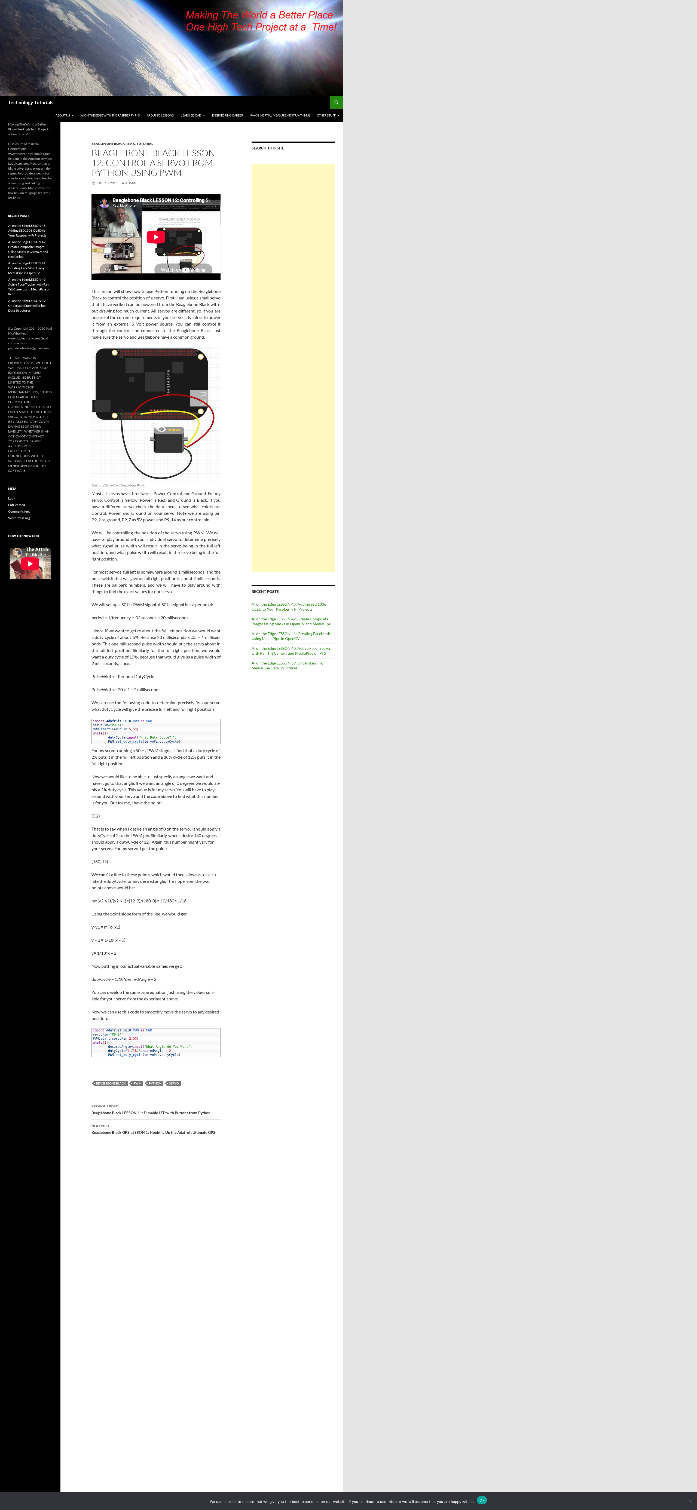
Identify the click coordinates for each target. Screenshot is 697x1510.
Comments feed (19, 511)
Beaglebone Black (111, 1083)
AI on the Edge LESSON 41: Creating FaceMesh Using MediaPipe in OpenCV (291, 636)
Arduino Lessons (160, 115)
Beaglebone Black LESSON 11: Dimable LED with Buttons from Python (150, 1109)
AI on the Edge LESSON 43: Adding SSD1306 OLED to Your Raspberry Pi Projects (289, 606)
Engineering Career (227, 115)
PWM (137, 1083)
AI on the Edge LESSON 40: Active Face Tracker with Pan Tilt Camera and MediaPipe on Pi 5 (291, 651)
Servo (174, 1083)
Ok (481, 1500)
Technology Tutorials (30, 102)
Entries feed (16, 505)
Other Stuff (326, 115)
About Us (63, 115)
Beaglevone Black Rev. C (113, 144)
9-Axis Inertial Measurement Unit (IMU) (280, 115)
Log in (12, 498)
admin (130, 183)
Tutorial (145, 144)
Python (155, 1083)
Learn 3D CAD (191, 115)
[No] (690, 1501)
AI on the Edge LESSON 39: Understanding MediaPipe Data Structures (287, 665)
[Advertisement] (293, 368)
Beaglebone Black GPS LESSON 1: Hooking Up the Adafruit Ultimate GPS (153, 1129)
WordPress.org (19, 518)
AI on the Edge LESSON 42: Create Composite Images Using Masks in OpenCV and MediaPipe (291, 621)
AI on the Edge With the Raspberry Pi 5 (110, 115)
